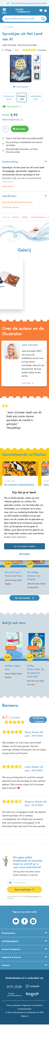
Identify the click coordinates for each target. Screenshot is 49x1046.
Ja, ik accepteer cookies (24, 546)
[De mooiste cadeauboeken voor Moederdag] (20, 481)
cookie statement (18, 536)
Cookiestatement (24, 1008)
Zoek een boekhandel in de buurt (17, 202)
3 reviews (41, 50)
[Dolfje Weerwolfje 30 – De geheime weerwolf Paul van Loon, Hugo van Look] (36, 659)
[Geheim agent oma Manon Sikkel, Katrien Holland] (14, 655)
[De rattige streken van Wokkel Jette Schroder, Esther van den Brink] (36, 563)
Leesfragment (22, 86)
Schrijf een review (10, 207)
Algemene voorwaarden (32, 1005)
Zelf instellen (24, 554)
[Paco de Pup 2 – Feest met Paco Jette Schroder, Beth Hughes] (14, 561)
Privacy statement (13, 1005)
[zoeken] (44, 18)
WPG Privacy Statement (32, 896)
